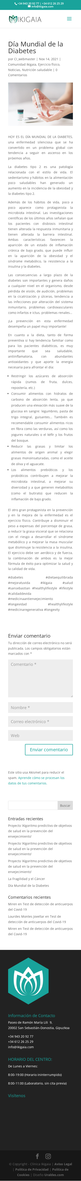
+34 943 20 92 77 (20, 1036)
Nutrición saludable (37, 70)
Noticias (14, 70)
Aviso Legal (63, 1164)
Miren (12, 904)
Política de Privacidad (32, 1169)
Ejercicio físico (48, 64)
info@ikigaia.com (21, 1047)
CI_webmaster (24, 59)
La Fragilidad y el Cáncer (26, 879)
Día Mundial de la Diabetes (28, 885)
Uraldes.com (54, 1175)
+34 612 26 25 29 (20, 1041)
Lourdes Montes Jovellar (26, 916)
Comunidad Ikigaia (22, 64)
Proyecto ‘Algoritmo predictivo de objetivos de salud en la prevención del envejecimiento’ (40, 831)
